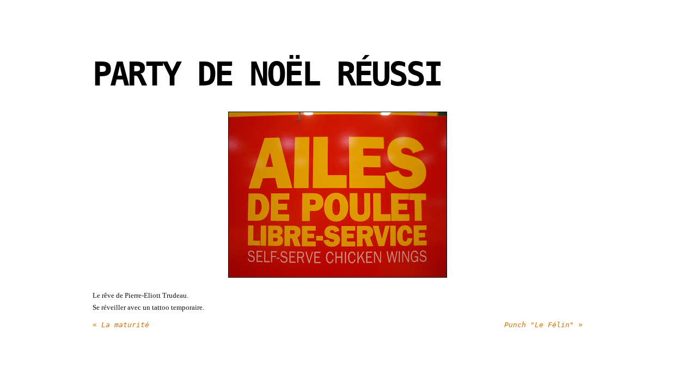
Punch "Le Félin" (543, 325)
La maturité (121, 325)
